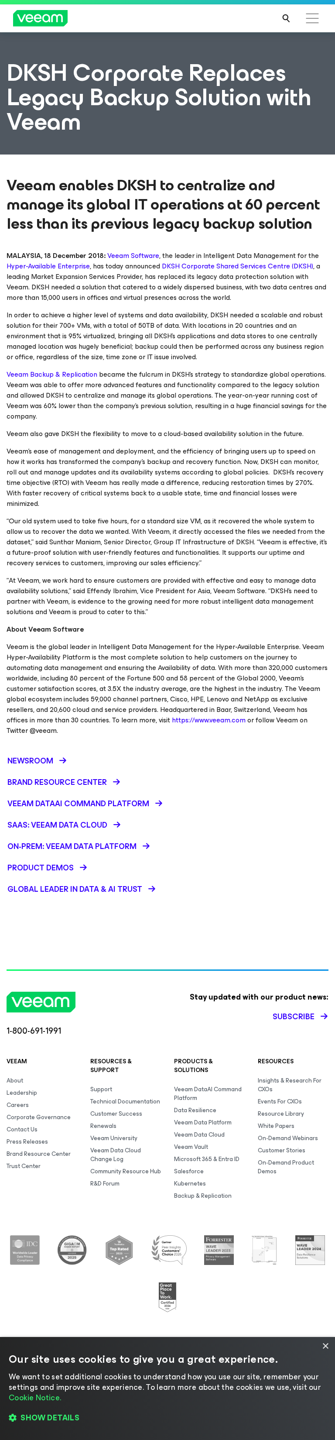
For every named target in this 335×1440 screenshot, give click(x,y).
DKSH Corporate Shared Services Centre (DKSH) (237, 266)
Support (101, 1089)
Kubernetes (190, 1184)
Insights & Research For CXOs (289, 1085)
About (15, 1081)
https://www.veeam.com (209, 720)
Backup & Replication (203, 1196)
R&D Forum (105, 1184)
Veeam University (113, 1138)
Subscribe (293, 1016)
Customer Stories (281, 1150)
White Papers (276, 1126)
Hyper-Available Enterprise (48, 266)
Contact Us (22, 1129)
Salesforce (189, 1171)
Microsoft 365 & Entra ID (206, 1159)
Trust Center (24, 1166)
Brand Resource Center (39, 1154)
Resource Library (281, 1114)
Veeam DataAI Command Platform (208, 1093)
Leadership (22, 1093)
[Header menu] (312, 18)
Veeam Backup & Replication (52, 374)
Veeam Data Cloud (199, 1135)
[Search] (286, 18)
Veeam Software (133, 255)
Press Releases (27, 1142)
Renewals (103, 1126)
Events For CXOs (280, 1101)
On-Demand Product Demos (286, 1167)
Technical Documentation (125, 1101)
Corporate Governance (39, 1117)
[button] (167, 1418)
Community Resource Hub (125, 1171)
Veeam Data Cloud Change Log (115, 1154)
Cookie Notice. (35, 1397)
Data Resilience (195, 1110)
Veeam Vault (191, 1147)
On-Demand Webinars (288, 1138)
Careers (18, 1105)
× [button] (325, 1346)
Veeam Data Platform (203, 1122)
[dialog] (167, 1388)
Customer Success (116, 1114)
